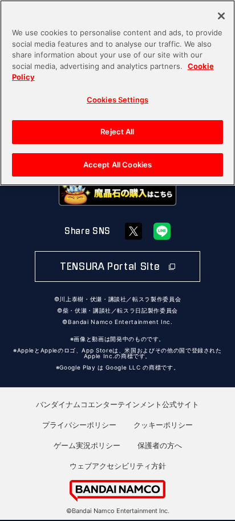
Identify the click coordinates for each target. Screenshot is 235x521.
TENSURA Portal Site (111, 266)
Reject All (117, 131)
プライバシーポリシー (79, 424)
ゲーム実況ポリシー (87, 445)
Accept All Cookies (117, 164)
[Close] (221, 15)
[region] (117, 93)
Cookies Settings (117, 99)
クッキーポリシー (163, 424)
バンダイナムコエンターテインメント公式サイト (117, 404)
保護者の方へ (159, 445)
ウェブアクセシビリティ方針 (118, 465)
